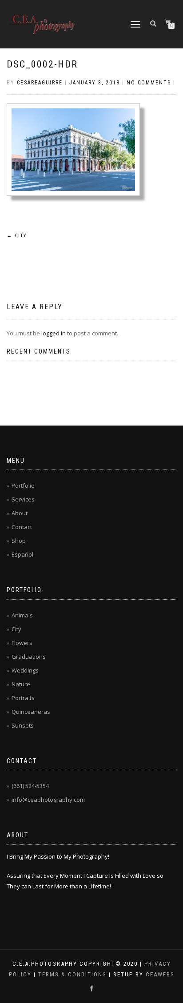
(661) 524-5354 (30, 786)
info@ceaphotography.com (48, 800)
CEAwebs (159, 974)
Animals (22, 615)
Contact (22, 527)
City (17, 236)
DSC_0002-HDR (42, 64)
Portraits (23, 698)
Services (23, 499)
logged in (53, 333)
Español (22, 554)
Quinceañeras (31, 712)
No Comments (149, 83)
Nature (21, 684)
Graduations (29, 657)
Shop (19, 541)
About (20, 513)
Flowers (22, 643)
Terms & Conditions (72, 974)
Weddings (25, 670)
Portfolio (23, 486)
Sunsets (23, 725)
